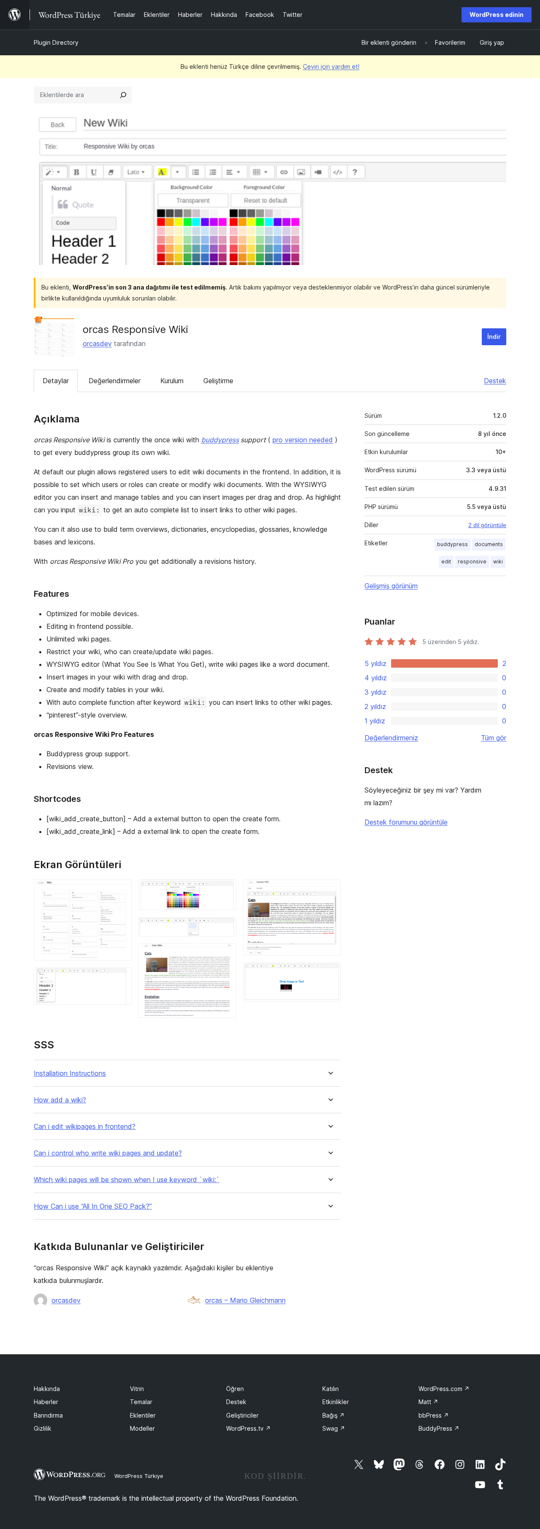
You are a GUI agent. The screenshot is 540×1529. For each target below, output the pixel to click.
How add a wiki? (60, 1100)
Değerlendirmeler (114, 380)
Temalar (141, 1401)
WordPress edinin (497, 14)
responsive (472, 561)
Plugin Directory (56, 42)
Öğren (235, 1388)
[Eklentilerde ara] (123, 95)
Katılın (330, 1388)
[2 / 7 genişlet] (120, 978)
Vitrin (137, 1388)
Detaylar (56, 380)
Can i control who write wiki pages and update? (108, 1153)
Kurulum (172, 380)
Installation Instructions (70, 1073)
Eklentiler (143, 1415)
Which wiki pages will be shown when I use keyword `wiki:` (126, 1180)
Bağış (333, 1415)
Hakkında (47, 1388)
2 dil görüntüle (487, 525)
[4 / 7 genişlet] (225, 928)
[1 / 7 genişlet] (120, 891)
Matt (428, 1401)
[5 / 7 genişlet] (225, 954)
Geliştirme (218, 380)
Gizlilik (42, 1428)
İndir (494, 336)
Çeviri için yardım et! (331, 66)
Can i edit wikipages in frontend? (84, 1127)
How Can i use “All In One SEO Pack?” (93, 1206)
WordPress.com (444, 1388)
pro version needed (303, 440)
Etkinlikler (335, 1401)
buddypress (220, 440)
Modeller (142, 1428)
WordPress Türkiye (138, 1475)
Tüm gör (493, 737)
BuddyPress (438, 1428)
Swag (333, 1428)
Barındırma (48, 1415)
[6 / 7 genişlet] (329, 891)
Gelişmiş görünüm (391, 586)
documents (489, 544)
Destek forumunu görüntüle (406, 822)
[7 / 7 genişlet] (329, 973)
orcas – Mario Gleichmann (245, 1300)
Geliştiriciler (242, 1415)
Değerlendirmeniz (391, 737)
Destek (495, 380)
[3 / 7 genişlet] (225, 891)
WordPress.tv (248, 1428)
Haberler (46, 1401)
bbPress (433, 1415)
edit (446, 561)
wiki (498, 561)
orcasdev (97, 343)
